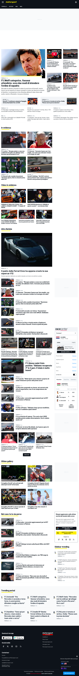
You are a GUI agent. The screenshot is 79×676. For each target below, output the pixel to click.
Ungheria (64, 384)
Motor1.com (45, 639)
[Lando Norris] (57, 392)
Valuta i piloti (61, 405)
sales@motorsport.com (7, 662)
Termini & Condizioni (28, 671)
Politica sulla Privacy (49, 671)
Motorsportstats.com (48, 646)
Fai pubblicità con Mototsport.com (10, 657)
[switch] (74, 374)
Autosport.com (46, 644)
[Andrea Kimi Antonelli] (57, 400)
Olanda (63, 337)
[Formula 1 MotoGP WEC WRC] (66, 333)
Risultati (74, 355)
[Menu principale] (3, 2)
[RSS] (73, 539)
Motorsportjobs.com (47, 641)
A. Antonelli (62, 400)
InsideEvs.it (45, 637)
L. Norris (61, 392)
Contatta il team (6, 660)
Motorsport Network (35, 673)
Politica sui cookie (38, 671)
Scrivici (3, 655)
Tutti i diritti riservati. (47, 673)
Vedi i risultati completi (71, 406)
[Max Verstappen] (57, 396)
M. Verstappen (62, 396)
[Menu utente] (75, 2)
